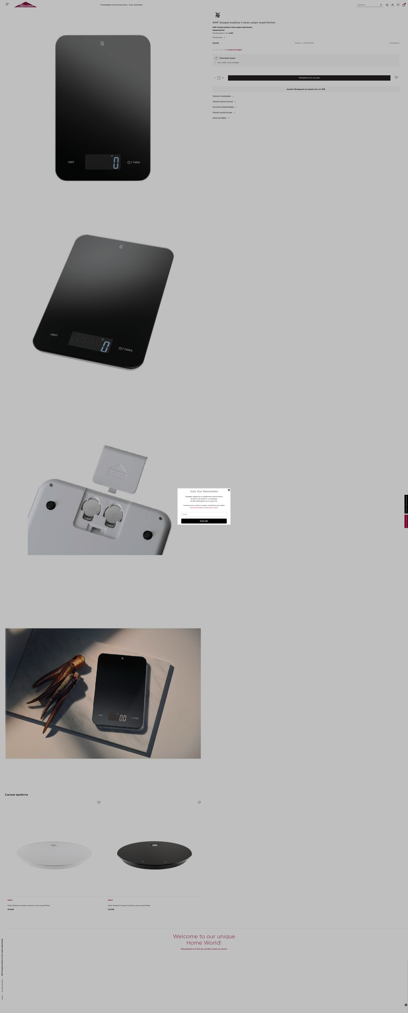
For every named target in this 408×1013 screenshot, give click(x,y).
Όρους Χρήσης (213, 507)
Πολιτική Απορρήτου (198, 507)
